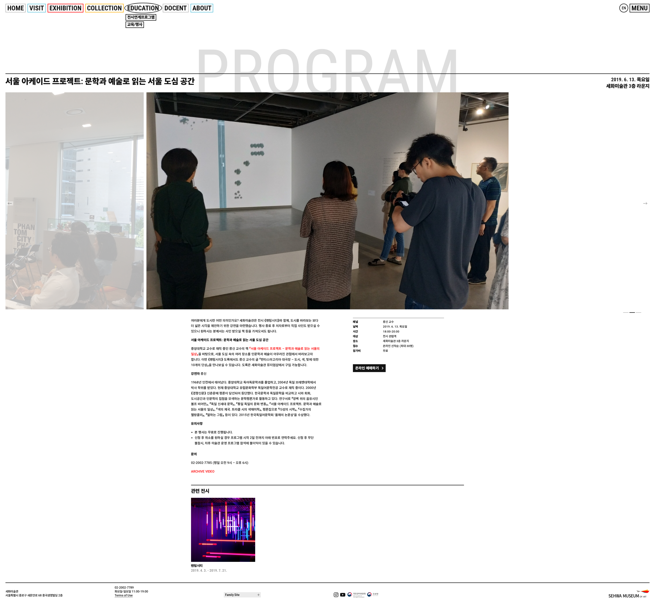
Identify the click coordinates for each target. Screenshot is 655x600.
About (202, 8)
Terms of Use (124, 595)
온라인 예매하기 (367, 368)
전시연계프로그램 (141, 17)
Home (15, 8)
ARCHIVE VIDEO (202, 471)
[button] (626, 312)
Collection (104, 8)
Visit (36, 8)
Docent (175, 8)
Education (143, 8)
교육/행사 (134, 24)
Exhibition (65, 8)
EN (624, 8)
